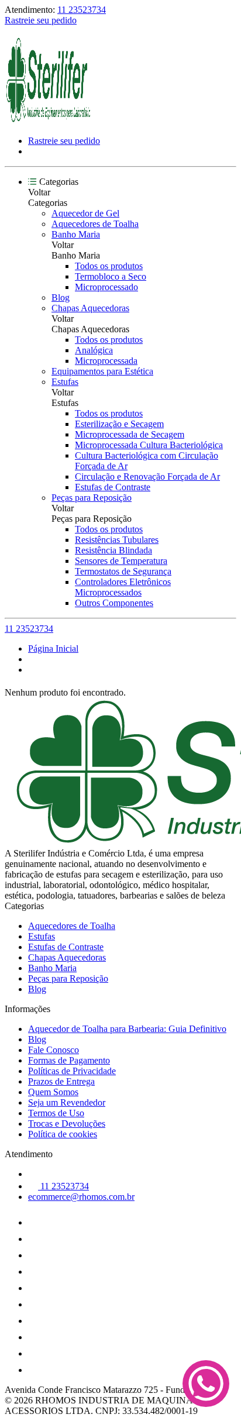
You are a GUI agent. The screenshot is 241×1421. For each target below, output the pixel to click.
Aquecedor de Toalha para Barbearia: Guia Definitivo (127, 1029)
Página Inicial (53, 648)
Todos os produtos (109, 266)
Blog (60, 297)
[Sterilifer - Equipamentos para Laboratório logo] (48, 121)
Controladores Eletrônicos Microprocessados (123, 587)
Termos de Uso (56, 1113)
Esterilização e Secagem (119, 424)
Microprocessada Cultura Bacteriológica (149, 445)
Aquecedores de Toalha (95, 224)
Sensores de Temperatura (121, 561)
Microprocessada (106, 361)
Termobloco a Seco (110, 276)
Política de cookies (62, 1134)
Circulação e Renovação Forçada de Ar (147, 476)
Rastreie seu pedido (41, 20)
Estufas (64, 382)
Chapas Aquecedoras (90, 308)
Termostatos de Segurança (123, 571)
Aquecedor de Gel (85, 213)
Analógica (94, 350)
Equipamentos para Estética (102, 371)
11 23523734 (81, 10)
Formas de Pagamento (69, 1060)
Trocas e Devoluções (66, 1123)
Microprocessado (106, 287)
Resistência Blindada (113, 550)
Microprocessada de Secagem (129, 434)
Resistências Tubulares (117, 540)
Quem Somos (53, 1092)
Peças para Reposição (91, 498)
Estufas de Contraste (112, 487)
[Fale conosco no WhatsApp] (206, 1384)
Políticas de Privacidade (72, 1071)
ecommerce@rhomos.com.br (81, 1197)
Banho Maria (75, 234)
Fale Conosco (53, 1050)
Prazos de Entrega (61, 1081)
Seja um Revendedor (66, 1102)
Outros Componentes (114, 603)
